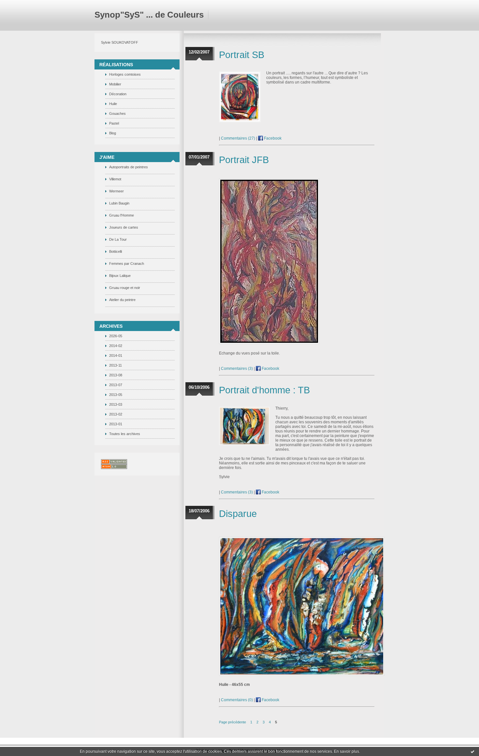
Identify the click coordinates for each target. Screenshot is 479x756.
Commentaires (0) (237, 700)
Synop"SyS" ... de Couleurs (149, 15)
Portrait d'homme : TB (264, 390)
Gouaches (117, 113)
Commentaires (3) (237, 368)
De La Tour (118, 239)
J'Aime (106, 157)
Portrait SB (241, 55)
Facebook (272, 138)
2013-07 (115, 385)
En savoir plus (346, 751)
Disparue (238, 513)
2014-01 (115, 355)
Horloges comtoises (125, 74)
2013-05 (115, 395)
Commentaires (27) (238, 138)
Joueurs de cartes (123, 227)
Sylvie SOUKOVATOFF (119, 42)
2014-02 (115, 346)
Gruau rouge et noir (124, 288)
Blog (112, 133)
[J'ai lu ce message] (472, 751)
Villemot (115, 179)
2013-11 (115, 365)
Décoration (117, 94)
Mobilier (115, 84)
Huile (113, 104)
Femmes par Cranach (126, 263)
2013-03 (115, 404)
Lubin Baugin (119, 203)
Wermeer (116, 191)
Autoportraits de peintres (128, 167)
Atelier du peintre (122, 300)
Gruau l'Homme (121, 215)
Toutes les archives (124, 434)
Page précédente (232, 722)
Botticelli (115, 251)
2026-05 (115, 336)
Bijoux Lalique (120, 276)
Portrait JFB (244, 160)
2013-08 (115, 375)
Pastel (114, 123)
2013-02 (115, 414)
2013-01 (115, 424)
